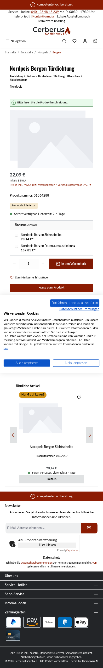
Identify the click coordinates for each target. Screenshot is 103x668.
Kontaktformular (43, 16)
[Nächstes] (89, 435)
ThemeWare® (90, 661)
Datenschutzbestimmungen (36, 562)
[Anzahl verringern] (14, 264)
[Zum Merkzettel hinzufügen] (79, 398)
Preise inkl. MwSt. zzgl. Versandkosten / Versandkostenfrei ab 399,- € (50, 185)
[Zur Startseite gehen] (51, 30)
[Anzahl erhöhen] (43, 264)
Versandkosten (73, 653)
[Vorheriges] (13, 435)
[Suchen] (64, 41)
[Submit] (89, 528)
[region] (51, 134)
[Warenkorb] (95, 41)
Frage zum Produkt (51, 287)
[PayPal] (65, 622)
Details (52, 479)
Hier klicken (47, 545)
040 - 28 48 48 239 (45, 12)
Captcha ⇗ (67, 550)
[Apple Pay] (81, 622)
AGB (94, 562)
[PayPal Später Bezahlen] (13, 622)
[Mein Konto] (85, 41)
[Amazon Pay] (31, 622)
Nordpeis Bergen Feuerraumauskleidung (48, 245)
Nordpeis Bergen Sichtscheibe (41, 234)
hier (6, 348)
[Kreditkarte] (13, 635)
